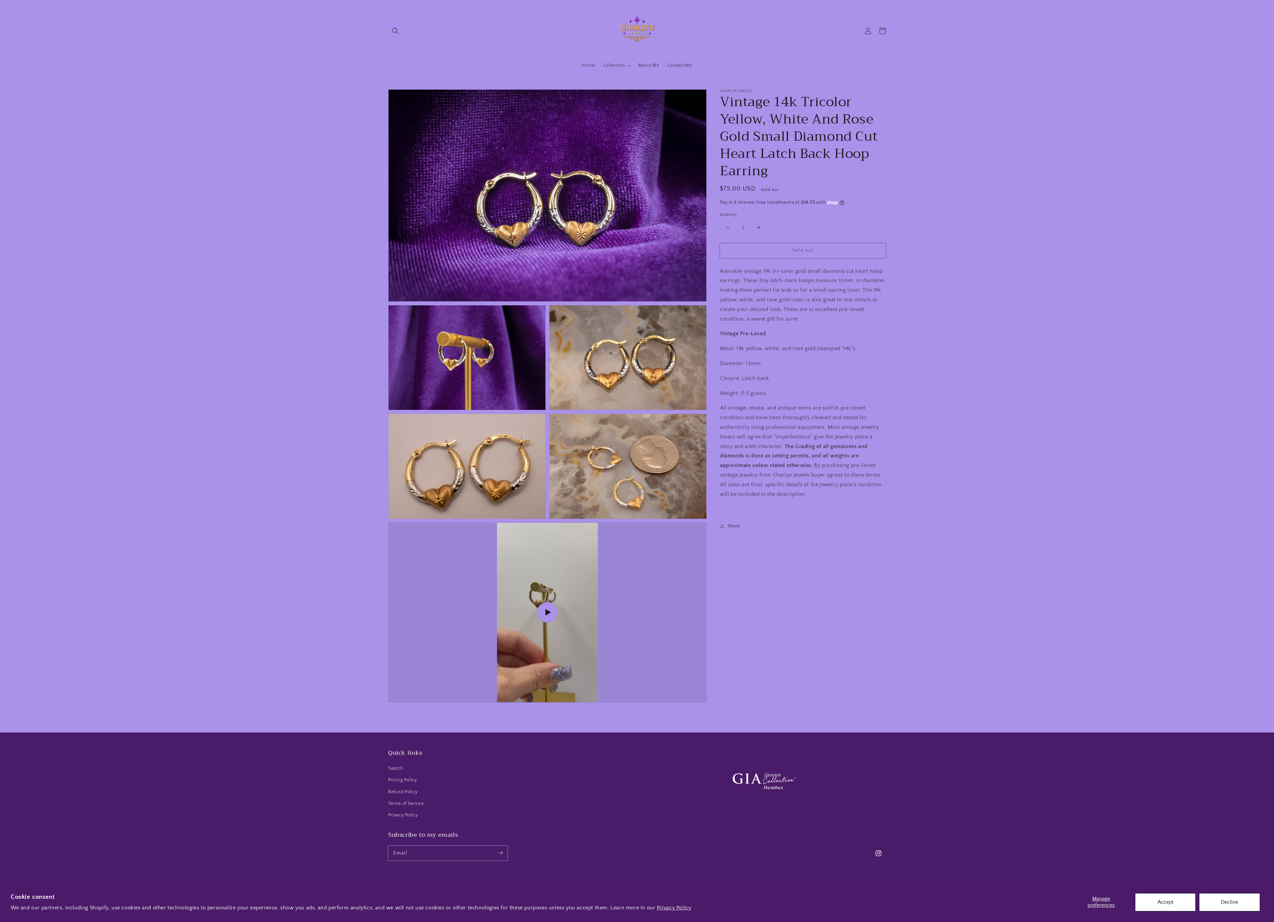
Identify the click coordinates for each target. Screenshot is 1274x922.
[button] (395, 31)
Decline (1229, 902)
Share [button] (734, 526)
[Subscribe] (500, 853)
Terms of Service (406, 803)
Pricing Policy (402, 780)
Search (395, 768)
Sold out (803, 250)
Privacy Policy (674, 908)
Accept (1165, 902)
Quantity (728, 214)
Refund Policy (403, 792)
